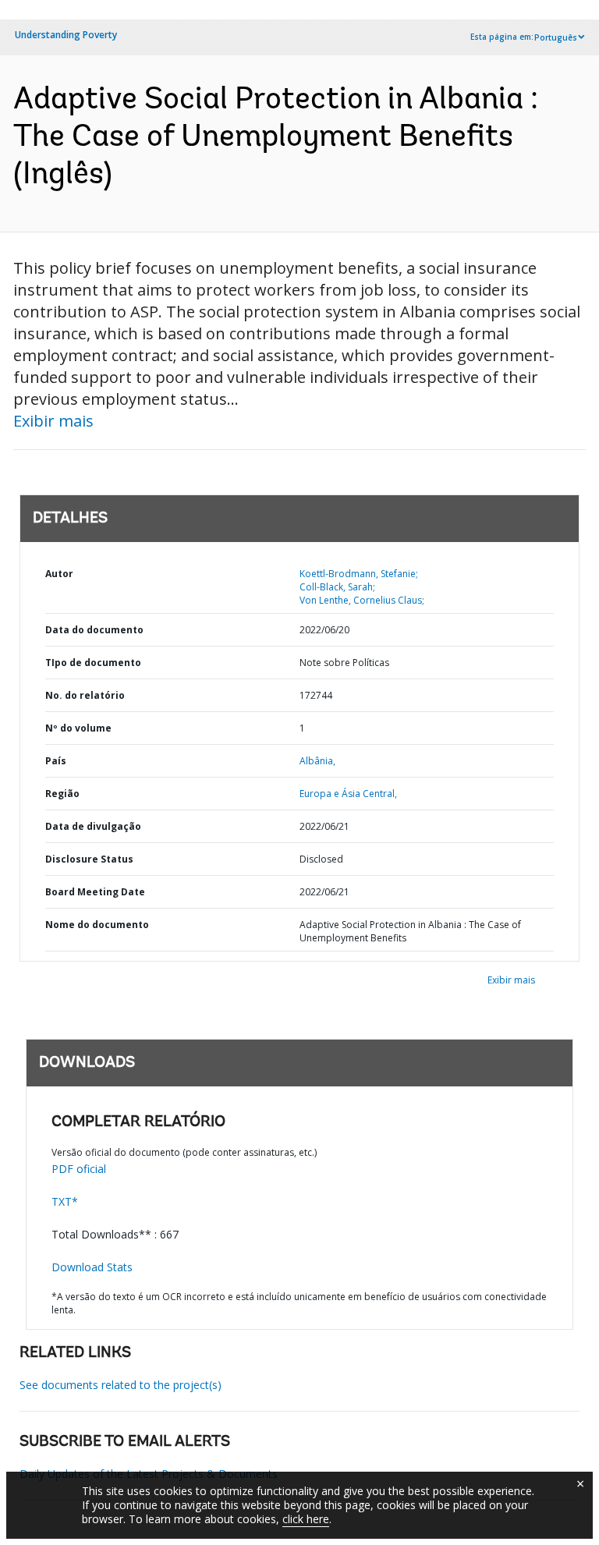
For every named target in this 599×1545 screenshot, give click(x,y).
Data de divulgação (93, 826)
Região (62, 793)
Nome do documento (97, 924)
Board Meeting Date (95, 891)
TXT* (64, 1201)
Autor (59, 573)
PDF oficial (78, 1168)
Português (555, 37)
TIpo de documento (93, 662)
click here (305, 1518)
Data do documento (94, 629)
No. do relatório (85, 695)
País (55, 760)
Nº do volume (78, 728)
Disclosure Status (89, 859)
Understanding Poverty (66, 34)
